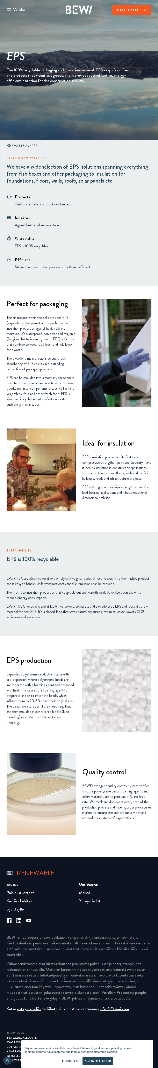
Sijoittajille (15, 909)
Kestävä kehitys (19, 901)
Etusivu (12, 884)
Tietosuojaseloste (22, 1038)
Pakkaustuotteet (20, 893)
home (9, 146)
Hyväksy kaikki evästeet (98, 1061)
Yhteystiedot (89, 901)
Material (21, 145)
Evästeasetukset (70, 1061)
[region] (87, 1054)
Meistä (84, 893)
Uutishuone (88, 884)
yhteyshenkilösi (29, 1009)
